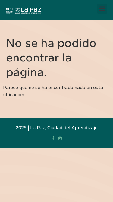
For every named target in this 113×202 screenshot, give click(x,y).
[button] (102, 9)
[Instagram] (60, 138)
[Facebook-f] (53, 138)
